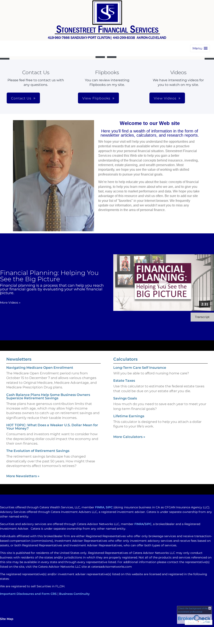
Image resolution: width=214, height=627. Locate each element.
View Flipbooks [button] (96, 98)
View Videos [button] (165, 98)
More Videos (10, 302)
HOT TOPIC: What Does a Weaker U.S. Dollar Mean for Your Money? (52, 426)
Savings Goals (125, 398)
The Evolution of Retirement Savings (37, 451)
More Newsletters (22, 476)
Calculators (125, 359)
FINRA (99, 507)
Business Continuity (74, 594)
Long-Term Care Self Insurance (139, 368)
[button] (200, 48)
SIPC (109, 507)
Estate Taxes (124, 381)
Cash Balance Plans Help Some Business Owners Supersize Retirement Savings (48, 396)
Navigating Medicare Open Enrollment (39, 368)
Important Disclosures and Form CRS (28, 594)
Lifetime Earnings (128, 416)
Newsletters (18, 359)
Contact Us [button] (21, 98)
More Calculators (129, 437)
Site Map (6, 619)
